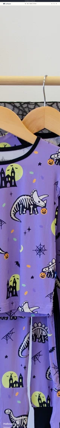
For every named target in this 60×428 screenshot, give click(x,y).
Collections (31, 3)
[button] (53, 4)
